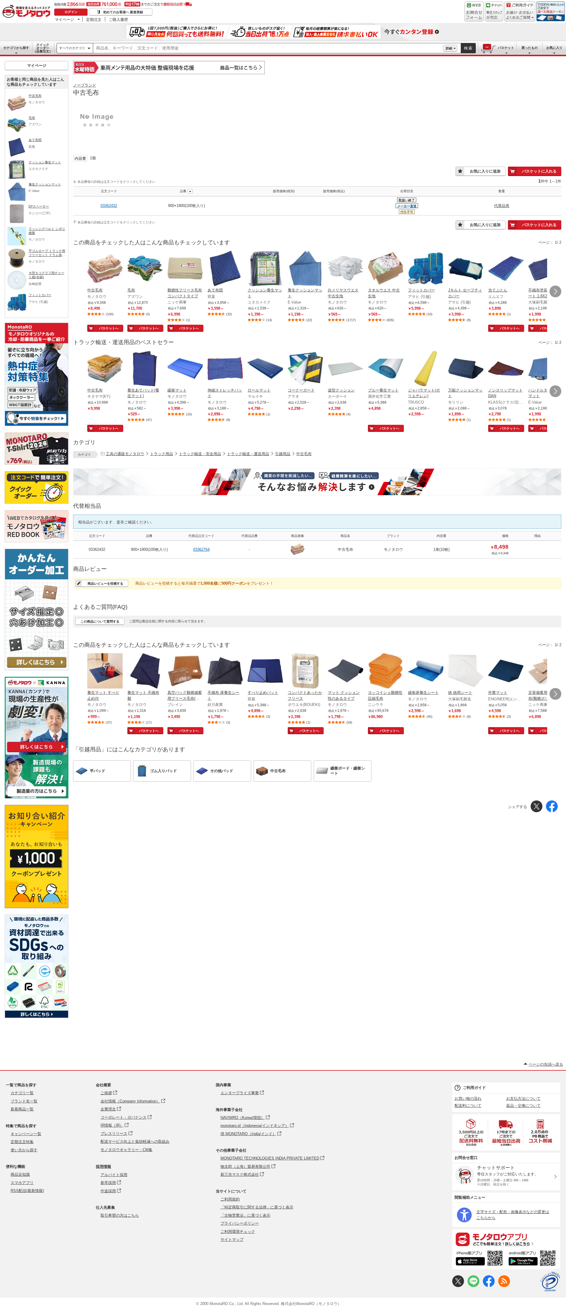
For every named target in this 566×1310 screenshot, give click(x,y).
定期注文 (93, 19)
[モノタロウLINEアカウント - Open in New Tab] (473, 1286)
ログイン (71, 12)
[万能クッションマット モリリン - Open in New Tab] (465, 369)
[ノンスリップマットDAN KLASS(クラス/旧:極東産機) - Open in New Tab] (506, 369)
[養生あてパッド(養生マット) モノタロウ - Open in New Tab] (145, 369)
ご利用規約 (230, 1199)
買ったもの (529, 47)
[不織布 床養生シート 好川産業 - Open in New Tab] (225, 671)
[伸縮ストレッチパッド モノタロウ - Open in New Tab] (225, 369)
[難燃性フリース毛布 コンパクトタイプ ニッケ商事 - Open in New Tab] (185, 269)
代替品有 (501, 205)
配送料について (468, 1105)
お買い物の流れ (468, 1098)
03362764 (201, 549)
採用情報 (103, 1166)
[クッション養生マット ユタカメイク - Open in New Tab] (265, 269)
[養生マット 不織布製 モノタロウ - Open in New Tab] (145, 671)
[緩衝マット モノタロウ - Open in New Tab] (185, 369)
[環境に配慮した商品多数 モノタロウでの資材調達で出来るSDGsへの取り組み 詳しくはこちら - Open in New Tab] (36, 1016)
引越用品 (282, 454)
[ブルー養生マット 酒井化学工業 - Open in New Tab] (385, 369)
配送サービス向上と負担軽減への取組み (135, 1141)
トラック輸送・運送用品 (248, 454)
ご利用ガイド (474, 1087)
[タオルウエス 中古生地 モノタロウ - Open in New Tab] (385, 269)
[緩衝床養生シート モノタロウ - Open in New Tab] (425, 671)
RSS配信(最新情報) (27, 1190)
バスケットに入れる (539, 171)
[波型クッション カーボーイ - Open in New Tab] (345, 369)
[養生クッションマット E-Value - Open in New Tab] (305, 269)
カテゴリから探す (16, 47)
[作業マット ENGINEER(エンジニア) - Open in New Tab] (506, 671)
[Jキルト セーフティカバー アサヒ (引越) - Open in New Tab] (465, 269)
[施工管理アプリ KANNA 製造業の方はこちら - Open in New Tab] (36, 796)
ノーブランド (84, 85)
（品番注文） (42, 48)
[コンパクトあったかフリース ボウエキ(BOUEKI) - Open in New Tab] (305, 671)
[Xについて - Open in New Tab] (458, 1286)
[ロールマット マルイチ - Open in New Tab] (265, 369)
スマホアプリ (22, 1182)
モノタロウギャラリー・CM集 (126, 1150)
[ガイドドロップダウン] (519, 15)
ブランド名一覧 (24, 1101)
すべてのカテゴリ (72, 48)
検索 (468, 48)
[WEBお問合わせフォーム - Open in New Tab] (474, 11)
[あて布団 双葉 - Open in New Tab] (225, 269)
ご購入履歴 (118, 19)
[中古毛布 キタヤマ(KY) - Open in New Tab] (105, 369)
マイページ (64, 19)
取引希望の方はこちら (120, 1215)
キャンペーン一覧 (26, 1134)
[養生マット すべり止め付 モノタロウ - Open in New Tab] (105, 671)
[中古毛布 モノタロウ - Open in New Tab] (105, 269)
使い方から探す (24, 1150)
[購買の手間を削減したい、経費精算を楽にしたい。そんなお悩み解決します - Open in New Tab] (317, 481)
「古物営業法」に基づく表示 (245, 1215)
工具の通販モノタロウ (125, 454)
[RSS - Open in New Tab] (504, 1286)
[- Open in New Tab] (471, 1132)
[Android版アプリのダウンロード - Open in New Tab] (533, 1259)
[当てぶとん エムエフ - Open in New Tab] (506, 269)
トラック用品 (161, 454)
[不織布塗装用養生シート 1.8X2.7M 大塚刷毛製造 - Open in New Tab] (546, 269)
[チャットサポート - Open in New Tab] (494, 11)
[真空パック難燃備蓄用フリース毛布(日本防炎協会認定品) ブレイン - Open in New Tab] (185, 671)
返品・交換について (523, 1105)
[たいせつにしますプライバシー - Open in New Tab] (550, 1282)
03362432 (109, 205)
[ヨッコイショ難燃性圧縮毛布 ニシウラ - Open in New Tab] (385, 671)
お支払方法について (523, 1098)
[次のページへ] (555, 291)
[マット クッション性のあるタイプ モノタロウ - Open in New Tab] (345, 671)
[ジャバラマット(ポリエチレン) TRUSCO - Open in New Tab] (425, 369)
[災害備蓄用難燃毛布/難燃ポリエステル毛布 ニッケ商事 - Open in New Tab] (546, 671)
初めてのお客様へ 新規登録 (123, 12)
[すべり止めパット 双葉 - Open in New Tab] (265, 671)
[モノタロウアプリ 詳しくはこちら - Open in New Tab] (506, 1239)
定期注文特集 (22, 1142)
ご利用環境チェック (238, 1231)
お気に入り (554, 47)
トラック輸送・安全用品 (200, 454)
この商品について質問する (99, 621)
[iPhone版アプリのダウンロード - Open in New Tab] (479, 1259)
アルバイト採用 (114, 1175)
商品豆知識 (20, 1174)
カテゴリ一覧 (22, 1093)
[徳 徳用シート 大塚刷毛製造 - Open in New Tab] (465, 671)
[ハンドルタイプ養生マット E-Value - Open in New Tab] (546, 369)
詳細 (449, 48)
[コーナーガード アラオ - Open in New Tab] (305, 369)
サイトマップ (232, 1239)
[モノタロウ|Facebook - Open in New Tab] (489, 1286)
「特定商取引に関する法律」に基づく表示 (257, 1207)
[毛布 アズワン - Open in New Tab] (145, 269)
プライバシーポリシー (240, 1223)
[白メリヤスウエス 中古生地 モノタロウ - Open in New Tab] (345, 269)
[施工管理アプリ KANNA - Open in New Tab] (36, 752)
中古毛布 (304, 454)
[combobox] (268, 48)
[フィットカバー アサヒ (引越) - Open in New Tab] (425, 269)
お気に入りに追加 (485, 171)
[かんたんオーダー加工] (36, 668)
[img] (27, 11)
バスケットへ (109, 328)
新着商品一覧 (22, 1109)
